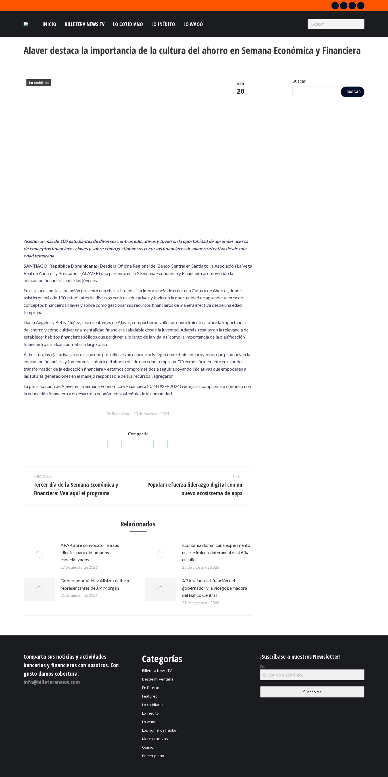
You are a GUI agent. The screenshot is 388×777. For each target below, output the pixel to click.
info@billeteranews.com (52, 682)
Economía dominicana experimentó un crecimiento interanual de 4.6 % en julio (216, 552)
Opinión (149, 747)
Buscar (299, 81)
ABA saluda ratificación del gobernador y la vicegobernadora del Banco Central (214, 588)
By (118, 413)
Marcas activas (155, 738)
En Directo (150, 687)
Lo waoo (149, 721)
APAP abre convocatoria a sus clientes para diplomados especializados (90, 552)
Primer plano (153, 755)
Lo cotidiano (39, 83)
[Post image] (39, 554)
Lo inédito (150, 713)
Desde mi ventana (158, 679)
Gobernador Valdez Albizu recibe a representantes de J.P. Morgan (95, 584)
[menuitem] (49, 24)
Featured (150, 696)
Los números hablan (160, 730)
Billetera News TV (157, 670)
